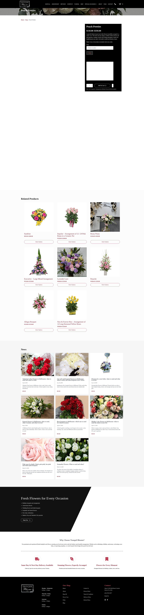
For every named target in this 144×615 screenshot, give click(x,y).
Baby (82, 4)
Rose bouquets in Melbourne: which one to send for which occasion (71, 422)
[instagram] (105, 599)
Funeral (76, 4)
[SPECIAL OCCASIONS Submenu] (96, 4)
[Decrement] (87, 85)
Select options (38, 241)
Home (22, 20)
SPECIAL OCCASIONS (90, 4)
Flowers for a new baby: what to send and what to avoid (106, 379)
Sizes (87, 44)
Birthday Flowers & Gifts (107, 89)
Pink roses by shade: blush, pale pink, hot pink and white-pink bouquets (36, 465)
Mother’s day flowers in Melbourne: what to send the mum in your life (105, 422)
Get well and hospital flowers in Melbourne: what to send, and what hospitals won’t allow (70, 379)
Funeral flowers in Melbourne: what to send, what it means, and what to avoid (36, 422)
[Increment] (91, 85)
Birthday (63, 4)
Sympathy (70, 4)
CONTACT (110, 4)
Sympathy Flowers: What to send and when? (70, 464)
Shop (26, 20)
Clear (89, 53)
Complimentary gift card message (93, 60)
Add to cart (101, 85)
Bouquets (114, 89)
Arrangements (98, 89)
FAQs (105, 4)
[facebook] (107, 599)
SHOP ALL (47, 4)
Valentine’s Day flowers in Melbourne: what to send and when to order (36, 379)
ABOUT (100, 4)
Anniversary (55, 4)
